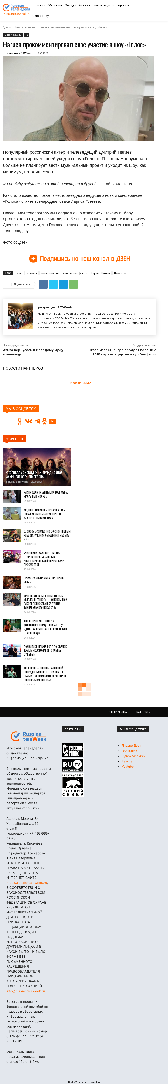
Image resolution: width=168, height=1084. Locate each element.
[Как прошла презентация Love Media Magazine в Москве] (12, 496)
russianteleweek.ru (17, 14)
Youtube (128, 766)
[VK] (43, 284)
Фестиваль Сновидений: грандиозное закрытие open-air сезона (34, 474)
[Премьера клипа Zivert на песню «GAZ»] (12, 582)
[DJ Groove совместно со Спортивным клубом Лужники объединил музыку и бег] (12, 535)
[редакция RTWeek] (20, 317)
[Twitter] (53, 284)
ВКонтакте (129, 751)
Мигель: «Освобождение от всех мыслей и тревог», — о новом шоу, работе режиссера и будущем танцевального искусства (46, 601)
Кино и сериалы (25, 27)
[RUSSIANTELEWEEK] (17, 7)
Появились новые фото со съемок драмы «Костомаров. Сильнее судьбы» (45, 650)
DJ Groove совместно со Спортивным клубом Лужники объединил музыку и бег (47, 535)
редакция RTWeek (19, 53)
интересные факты (75, 273)
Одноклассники (133, 756)
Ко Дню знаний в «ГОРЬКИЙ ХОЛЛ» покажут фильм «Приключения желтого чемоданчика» (44, 514)
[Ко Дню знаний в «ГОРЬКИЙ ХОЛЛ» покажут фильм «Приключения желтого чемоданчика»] (12, 514)
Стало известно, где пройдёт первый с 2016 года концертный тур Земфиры (122, 352)
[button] (151, 10)
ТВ (26, 34)
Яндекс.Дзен (131, 745)
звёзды (32, 273)
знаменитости (50, 273)
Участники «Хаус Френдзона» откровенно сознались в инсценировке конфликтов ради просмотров (44, 559)
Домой (7, 27)
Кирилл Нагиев (100, 273)
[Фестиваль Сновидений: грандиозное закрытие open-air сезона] (37, 466)
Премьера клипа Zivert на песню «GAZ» (44, 580)
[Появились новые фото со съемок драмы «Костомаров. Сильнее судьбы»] (12, 650)
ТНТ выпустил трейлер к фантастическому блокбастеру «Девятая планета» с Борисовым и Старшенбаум (45, 627)
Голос (19, 273)
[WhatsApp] (73, 284)
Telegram (128, 761)
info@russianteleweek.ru (25, 991)
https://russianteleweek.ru (26, 883)
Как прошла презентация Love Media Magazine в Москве (46, 494)
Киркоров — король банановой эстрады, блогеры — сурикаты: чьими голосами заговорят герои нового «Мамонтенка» (45, 674)
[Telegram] (63, 284)
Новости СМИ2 (79, 383)
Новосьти (120, 273)
